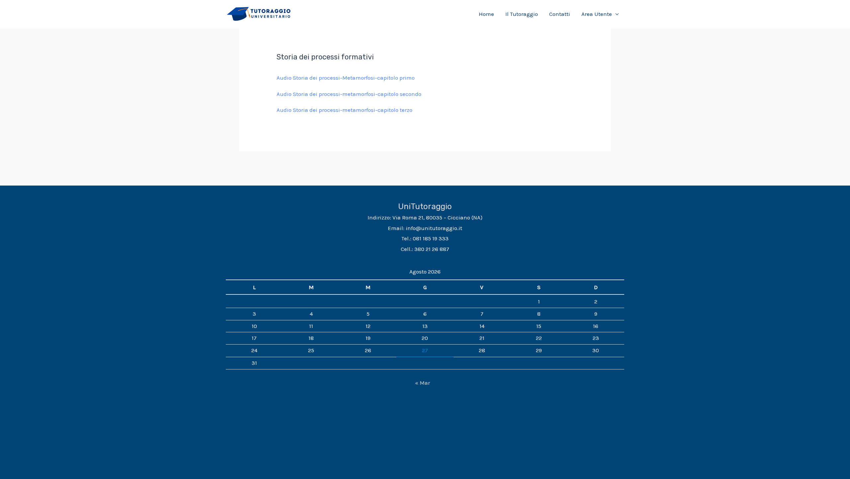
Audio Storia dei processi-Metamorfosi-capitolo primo (346, 77)
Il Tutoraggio (521, 14)
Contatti (559, 14)
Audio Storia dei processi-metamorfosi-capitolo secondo (349, 94)
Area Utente (596, 14)
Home (486, 14)
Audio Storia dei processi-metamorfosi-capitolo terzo (344, 110)
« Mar (422, 382)
